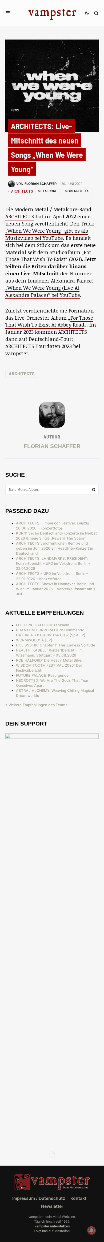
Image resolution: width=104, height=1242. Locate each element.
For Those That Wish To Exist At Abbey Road (49, 321)
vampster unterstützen (52, 1226)
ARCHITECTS (22, 191)
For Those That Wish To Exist (48, 256)
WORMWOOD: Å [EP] (34, 640)
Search (93, 489)
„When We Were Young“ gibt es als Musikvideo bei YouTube (46, 234)
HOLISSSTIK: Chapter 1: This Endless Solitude (55, 645)
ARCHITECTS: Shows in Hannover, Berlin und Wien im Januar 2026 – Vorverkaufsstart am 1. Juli (56, 589)
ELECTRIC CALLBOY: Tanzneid (42, 625)
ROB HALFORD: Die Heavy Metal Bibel (49, 660)
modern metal (77, 191)
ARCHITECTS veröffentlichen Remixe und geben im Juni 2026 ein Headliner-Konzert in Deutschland (54, 548)
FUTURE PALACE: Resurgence (42, 675)
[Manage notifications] (91, 1230)
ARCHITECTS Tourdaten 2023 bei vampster (42, 349)
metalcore (47, 191)
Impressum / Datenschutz (38, 1198)
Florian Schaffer (52, 446)
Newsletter (52, 1206)
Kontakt (78, 1198)
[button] (7, 13)
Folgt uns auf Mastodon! (52, 1231)
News (15, 110)
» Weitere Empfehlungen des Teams (36, 705)
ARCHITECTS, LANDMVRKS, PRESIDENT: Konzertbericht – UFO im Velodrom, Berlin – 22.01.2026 (53, 563)
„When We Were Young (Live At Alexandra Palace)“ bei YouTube (42, 291)
